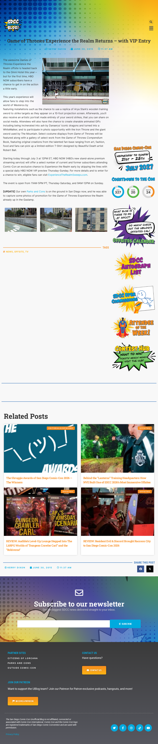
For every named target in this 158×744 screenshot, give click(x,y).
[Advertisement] (79, 8)
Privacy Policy (12, 734)
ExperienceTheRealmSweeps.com (67, 174)
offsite (19, 251)
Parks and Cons (36, 191)
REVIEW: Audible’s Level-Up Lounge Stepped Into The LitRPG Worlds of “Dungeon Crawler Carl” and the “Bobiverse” (39, 545)
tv (27, 251)
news (9, 251)
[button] (151, 22)
